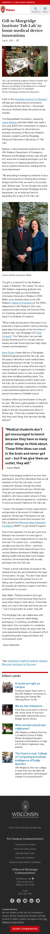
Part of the (25, 827)
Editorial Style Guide (25, 853)
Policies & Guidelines (25, 857)
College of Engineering (22, 302)
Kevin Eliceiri (8, 352)
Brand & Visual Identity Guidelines (25, 862)
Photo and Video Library (25, 849)
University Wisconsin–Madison (18, 2)
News (10, 10)
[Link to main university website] (25, 809)
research (43, 660)
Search (35, 12)
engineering (13, 660)
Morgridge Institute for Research (31, 99)
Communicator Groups (25, 844)
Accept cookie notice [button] (25, 929)
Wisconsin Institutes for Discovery (19, 664)
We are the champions (28, 706)
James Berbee (9, 122)
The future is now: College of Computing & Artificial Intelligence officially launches (31, 759)
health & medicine (29, 660)
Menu (45, 12)
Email (25, 890)
